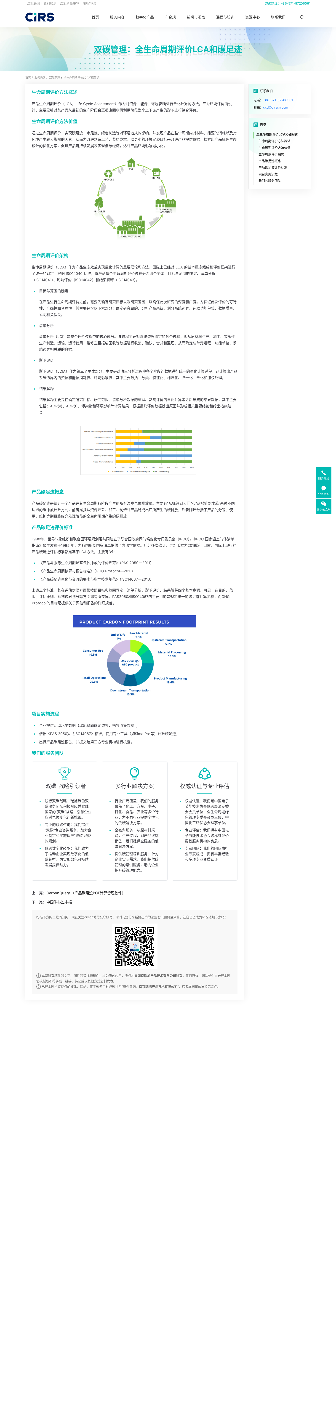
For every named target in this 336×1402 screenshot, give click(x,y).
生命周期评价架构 (271, 154)
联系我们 (278, 17)
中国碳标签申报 (59, 902)
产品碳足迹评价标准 (273, 167)
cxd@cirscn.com (275, 107)
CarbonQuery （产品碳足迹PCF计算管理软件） (85, 893)
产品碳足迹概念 (270, 161)
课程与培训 (225, 17)
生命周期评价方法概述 (275, 141)
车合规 (170, 17)
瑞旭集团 (33, 3)
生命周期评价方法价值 (275, 147)
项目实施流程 (268, 174)
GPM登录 (89, 3)
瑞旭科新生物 (69, 3)
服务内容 (40, 77)
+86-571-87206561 (296, 3)
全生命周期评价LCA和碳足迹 (81, 77)
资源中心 (252, 17)
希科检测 (50, 3)
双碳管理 (54, 77)
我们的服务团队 (270, 181)
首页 (95, 17)
